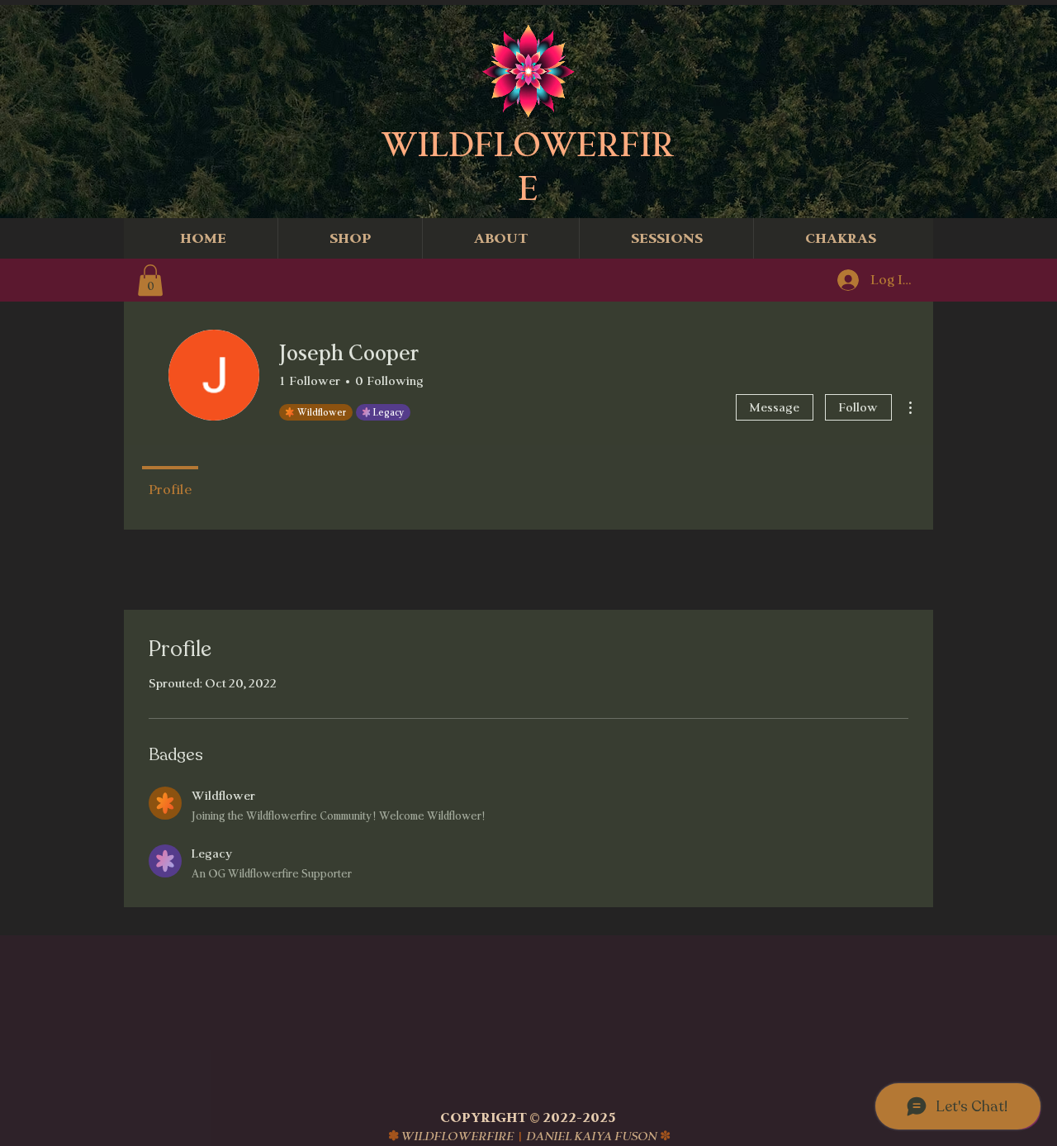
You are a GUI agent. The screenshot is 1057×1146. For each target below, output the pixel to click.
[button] (150, 280)
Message (774, 407)
